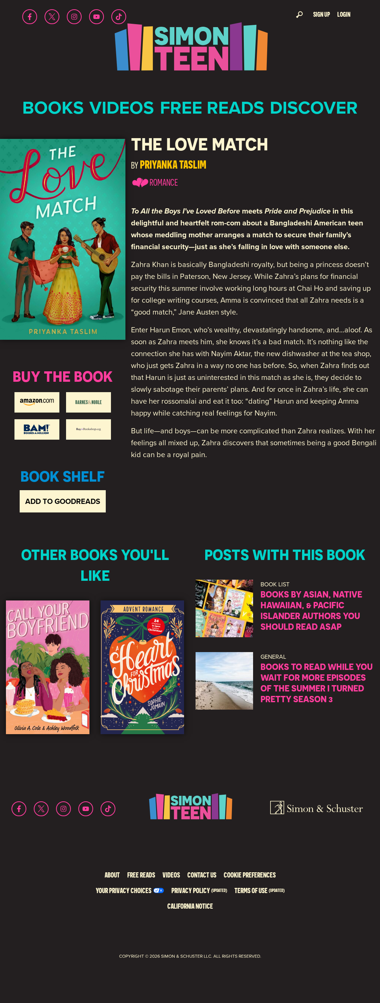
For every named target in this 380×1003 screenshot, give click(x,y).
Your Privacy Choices (123, 890)
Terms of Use (260, 890)
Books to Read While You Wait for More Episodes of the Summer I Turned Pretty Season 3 (317, 682)
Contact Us (201, 874)
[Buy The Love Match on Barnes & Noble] (88, 402)
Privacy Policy (199, 890)
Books (53, 107)
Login (343, 14)
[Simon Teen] (190, 51)
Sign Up (321, 14)
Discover (314, 107)
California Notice (190, 906)
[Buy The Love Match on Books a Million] (36, 429)
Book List (275, 584)
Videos (121, 107)
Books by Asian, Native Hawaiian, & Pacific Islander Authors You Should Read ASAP (311, 610)
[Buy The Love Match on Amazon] (36, 402)
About (112, 874)
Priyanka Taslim (173, 164)
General (273, 656)
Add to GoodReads (62, 501)
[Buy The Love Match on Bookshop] (88, 429)
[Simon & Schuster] (316, 809)
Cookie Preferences (250, 874)
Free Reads (212, 107)
